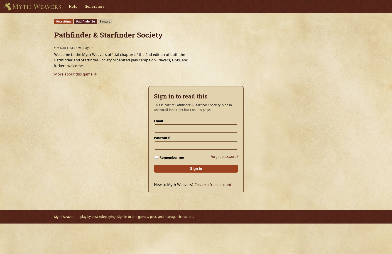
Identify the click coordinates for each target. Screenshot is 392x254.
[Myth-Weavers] (32, 6)
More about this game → (75, 74)
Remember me (171, 157)
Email (158, 121)
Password (162, 138)
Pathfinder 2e (85, 21)
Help (73, 6)
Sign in (196, 169)
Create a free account (212, 184)
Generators (94, 6)
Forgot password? (224, 156)
